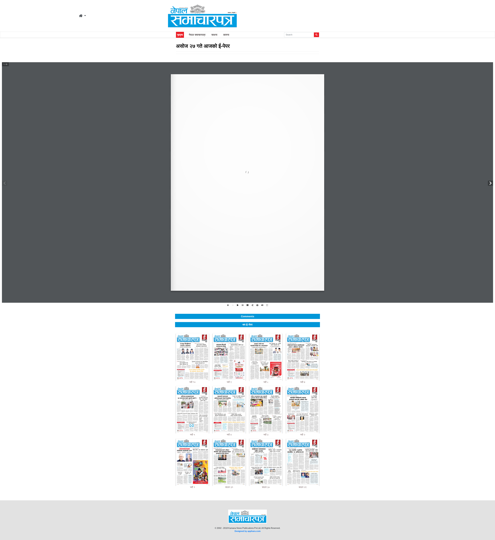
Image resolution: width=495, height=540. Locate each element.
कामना (226, 34)
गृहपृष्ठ (180, 34)
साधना (214, 34)
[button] (82, 15)
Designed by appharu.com (248, 531)
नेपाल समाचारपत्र (197, 34)
